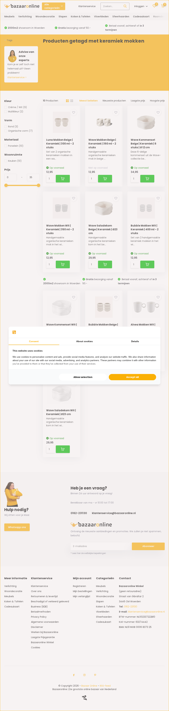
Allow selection (82, 377)
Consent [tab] (34, 341)
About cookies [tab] (84, 341)
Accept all (132, 377)
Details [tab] (135, 341)
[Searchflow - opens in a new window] (152, 332)
